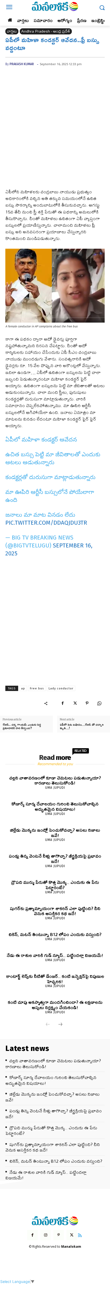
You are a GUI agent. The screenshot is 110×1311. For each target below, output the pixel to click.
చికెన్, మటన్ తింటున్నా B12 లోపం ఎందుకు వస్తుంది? (55, 934)
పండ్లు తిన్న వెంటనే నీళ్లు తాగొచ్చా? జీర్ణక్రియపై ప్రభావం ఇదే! (55, 858)
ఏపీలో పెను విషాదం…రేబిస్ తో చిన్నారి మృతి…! (82, 726)
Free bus (37, 688)
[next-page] (60, 1025)
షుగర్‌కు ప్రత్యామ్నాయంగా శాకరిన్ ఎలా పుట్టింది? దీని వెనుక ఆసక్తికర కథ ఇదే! (55, 911)
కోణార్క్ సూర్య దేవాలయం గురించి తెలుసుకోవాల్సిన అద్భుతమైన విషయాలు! (55, 806)
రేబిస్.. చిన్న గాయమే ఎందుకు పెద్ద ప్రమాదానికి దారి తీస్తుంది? (22, 726)
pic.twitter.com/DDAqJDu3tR (46, 522)
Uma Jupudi (55, 788)
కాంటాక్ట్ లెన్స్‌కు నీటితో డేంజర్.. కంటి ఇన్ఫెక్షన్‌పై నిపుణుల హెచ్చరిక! (55, 979)
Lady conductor (61, 688)
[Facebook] (62, 703)
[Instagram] (45, 1235)
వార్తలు (12, 31)
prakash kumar (22, 64)
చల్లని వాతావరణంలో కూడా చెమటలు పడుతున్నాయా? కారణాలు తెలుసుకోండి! (55, 780)
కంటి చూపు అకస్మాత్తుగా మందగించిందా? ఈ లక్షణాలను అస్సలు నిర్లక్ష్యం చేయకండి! (55, 1005)
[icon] (80, 1234)
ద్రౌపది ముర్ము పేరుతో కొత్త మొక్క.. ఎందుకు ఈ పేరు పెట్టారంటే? (55, 885)
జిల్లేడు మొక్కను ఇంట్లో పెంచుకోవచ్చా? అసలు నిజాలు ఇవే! (55, 833)
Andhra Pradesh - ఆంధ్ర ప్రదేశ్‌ (45, 31)
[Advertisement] (55, 131)
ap (23, 688)
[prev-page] (47, 1025)
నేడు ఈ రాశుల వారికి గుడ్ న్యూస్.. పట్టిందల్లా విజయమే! (55, 955)
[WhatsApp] (99, 703)
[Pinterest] (87, 703)
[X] (74, 703)
